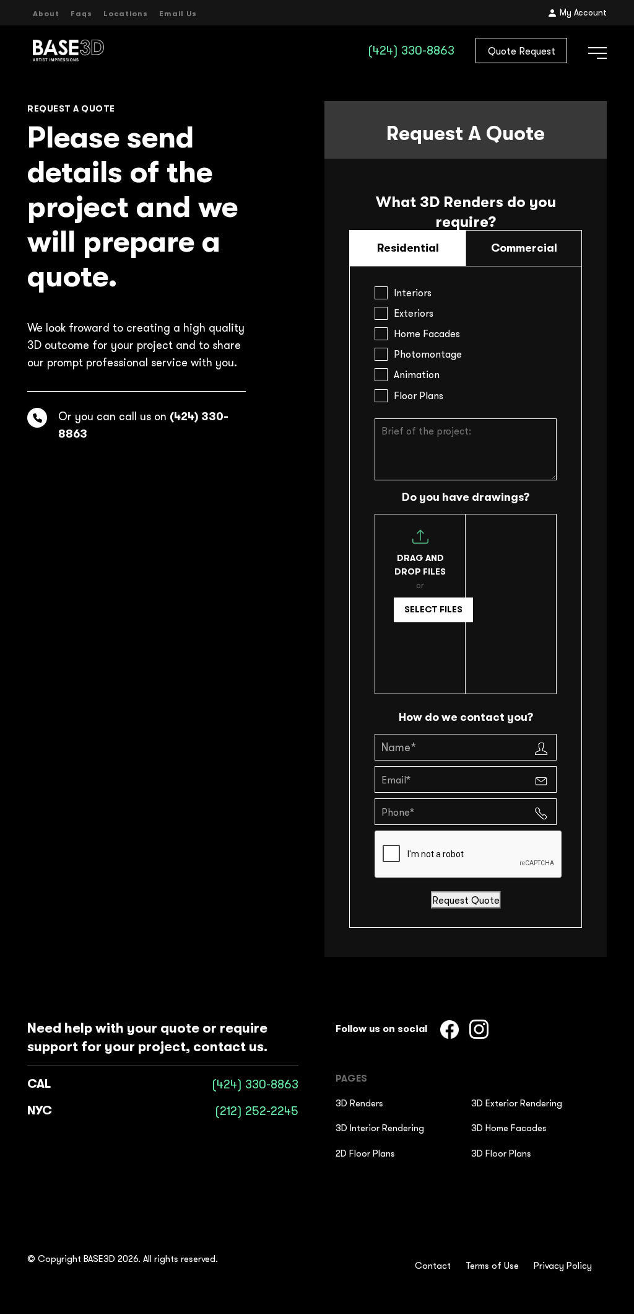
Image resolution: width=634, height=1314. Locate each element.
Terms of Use (492, 1265)
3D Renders (359, 1103)
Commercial (524, 248)
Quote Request (521, 51)
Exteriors (413, 313)
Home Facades (427, 333)
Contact (433, 1265)
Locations (125, 13)
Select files (433, 609)
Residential (408, 248)
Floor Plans (418, 395)
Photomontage (428, 354)
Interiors (413, 292)
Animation (417, 374)
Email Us (178, 13)
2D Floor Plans (365, 1153)
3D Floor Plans (501, 1153)
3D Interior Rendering (380, 1128)
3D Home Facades (509, 1128)
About (46, 13)
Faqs (81, 13)
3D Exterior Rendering (516, 1103)
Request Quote (466, 900)
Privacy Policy (563, 1265)
